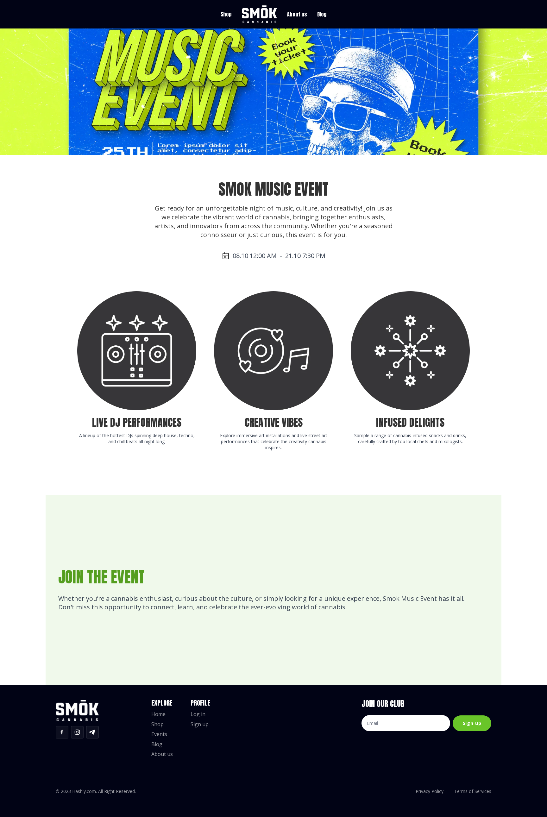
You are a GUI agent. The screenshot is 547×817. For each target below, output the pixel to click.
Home (158, 714)
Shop (226, 14)
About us (297, 14)
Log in (198, 714)
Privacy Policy (429, 791)
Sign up (200, 724)
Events (159, 734)
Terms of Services (472, 791)
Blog (322, 14)
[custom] (62, 732)
